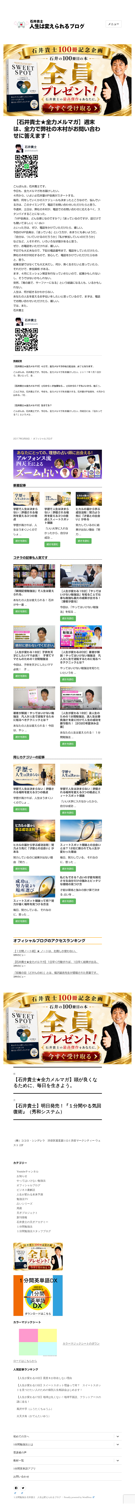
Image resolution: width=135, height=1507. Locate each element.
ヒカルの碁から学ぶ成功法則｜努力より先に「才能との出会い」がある (33, 848)
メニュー (113, 24)
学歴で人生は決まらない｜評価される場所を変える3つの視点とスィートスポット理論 (56, 516)
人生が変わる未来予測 (30, 1194)
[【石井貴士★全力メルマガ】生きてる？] (59, 411)
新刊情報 (22, 1217)
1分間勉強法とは (23, 1444)
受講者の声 (20, 1452)
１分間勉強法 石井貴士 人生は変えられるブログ (37, 1497)
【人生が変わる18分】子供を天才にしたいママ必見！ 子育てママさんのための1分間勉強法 (33, 655)
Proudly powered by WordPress (78, 1497)
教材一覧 (18, 1460)
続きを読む (21, 541)
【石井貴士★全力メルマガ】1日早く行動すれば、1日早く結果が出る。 (56, 962)
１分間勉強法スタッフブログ (34, 1231)
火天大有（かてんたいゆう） (34, 1416)
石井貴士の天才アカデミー (32, 1222)
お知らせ (22, 1176)
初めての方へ (21, 1436)
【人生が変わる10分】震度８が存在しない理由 (44, 1378)
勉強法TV (22, 1199)
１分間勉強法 (24, 1226)
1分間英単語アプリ (24, 1468)
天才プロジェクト (27, 1212)
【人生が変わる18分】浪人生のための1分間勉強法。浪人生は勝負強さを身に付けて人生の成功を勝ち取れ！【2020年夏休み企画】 (80, 720)
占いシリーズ (24, 1203)
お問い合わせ (21, 1476)
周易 (19, 1208)
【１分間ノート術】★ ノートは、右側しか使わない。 (45, 951)
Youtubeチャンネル (28, 1171)
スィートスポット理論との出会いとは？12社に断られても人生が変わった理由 (80, 848)
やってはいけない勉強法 (31, 1180)
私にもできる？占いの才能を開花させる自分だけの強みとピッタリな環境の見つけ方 (80, 881)
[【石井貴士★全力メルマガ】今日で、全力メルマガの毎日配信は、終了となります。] (59, 372)
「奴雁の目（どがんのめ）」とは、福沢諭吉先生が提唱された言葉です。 (56, 972)
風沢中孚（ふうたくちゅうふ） (35, 1408)
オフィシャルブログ (42, 439)
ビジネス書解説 (26, 1189)
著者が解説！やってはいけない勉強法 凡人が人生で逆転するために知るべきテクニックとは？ (33, 716)
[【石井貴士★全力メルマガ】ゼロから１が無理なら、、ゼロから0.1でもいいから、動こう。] (59, 391)
